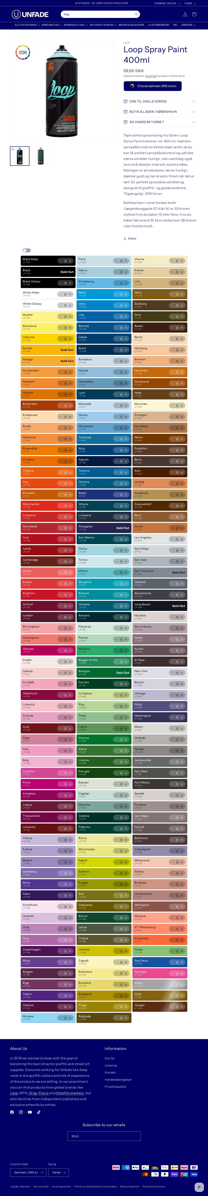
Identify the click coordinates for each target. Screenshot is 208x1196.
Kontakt (110, 1072)
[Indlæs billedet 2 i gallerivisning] (40, 156)
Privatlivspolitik (115, 1087)
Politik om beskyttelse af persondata (96, 1186)
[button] (26, 24)
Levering (150, 75)
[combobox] (100, 14)
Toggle (27, 250)
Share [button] (132, 238)
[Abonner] (135, 1136)
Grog (32, 1093)
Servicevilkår (41, 1186)
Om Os (110, 1058)
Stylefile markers (70, 1093)
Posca (43, 1093)
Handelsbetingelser (118, 1079)
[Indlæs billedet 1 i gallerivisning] (19, 156)
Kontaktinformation (154, 1186)
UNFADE (25, 1186)
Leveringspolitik (61, 1186)
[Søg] (136, 14)
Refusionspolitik (129, 1186)
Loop (14, 1093)
